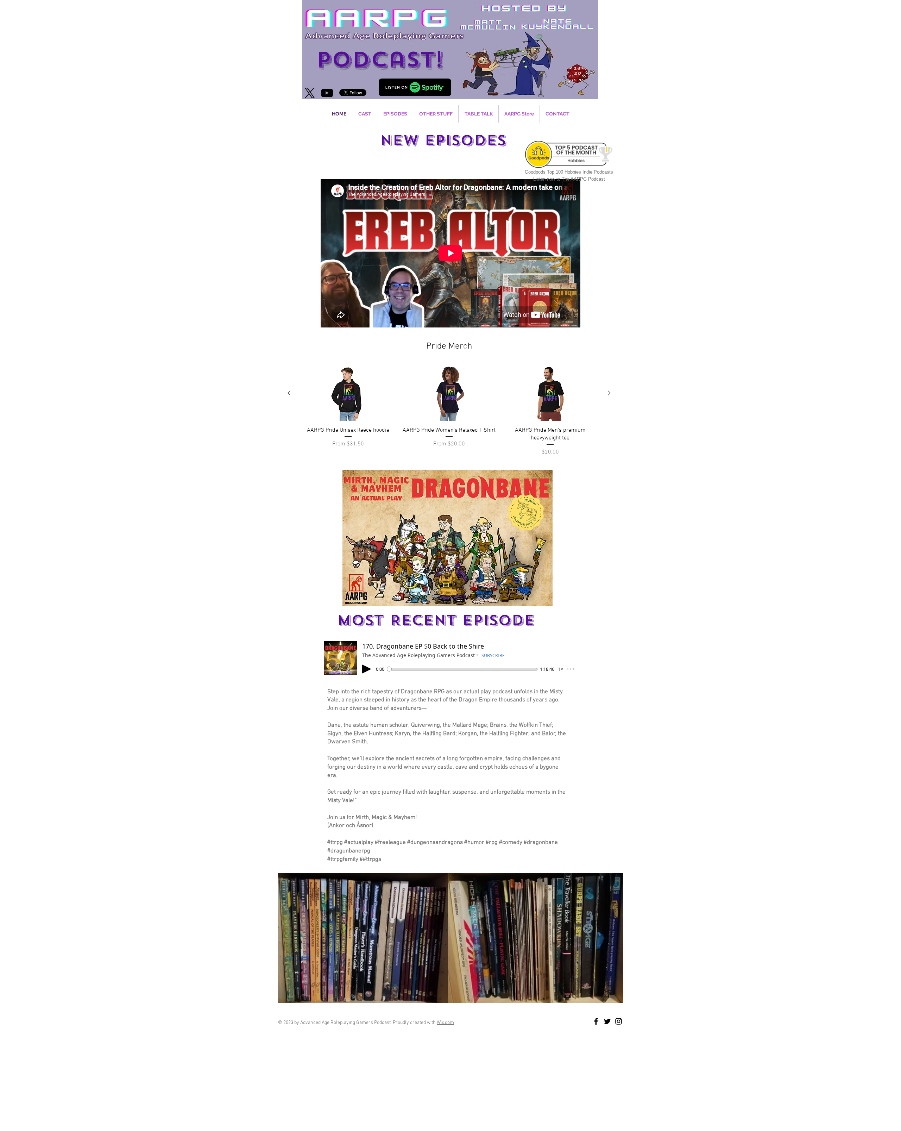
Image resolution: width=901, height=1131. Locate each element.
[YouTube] (327, 93)
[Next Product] (609, 393)
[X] (309, 93)
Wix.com (445, 1023)
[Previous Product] (289, 393)
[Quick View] (348, 393)
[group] (449, 411)
